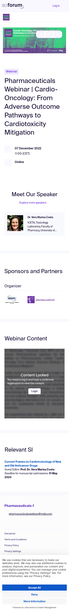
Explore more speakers (32, 203)
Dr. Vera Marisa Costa (40, 217)
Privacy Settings (12, 551)
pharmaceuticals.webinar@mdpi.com (30, 514)
